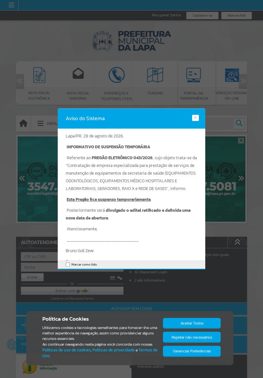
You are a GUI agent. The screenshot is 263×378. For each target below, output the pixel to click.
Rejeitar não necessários (192, 337)
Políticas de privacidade (113, 350)
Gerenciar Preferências (192, 351)
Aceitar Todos (192, 323)
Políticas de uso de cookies (66, 350)
